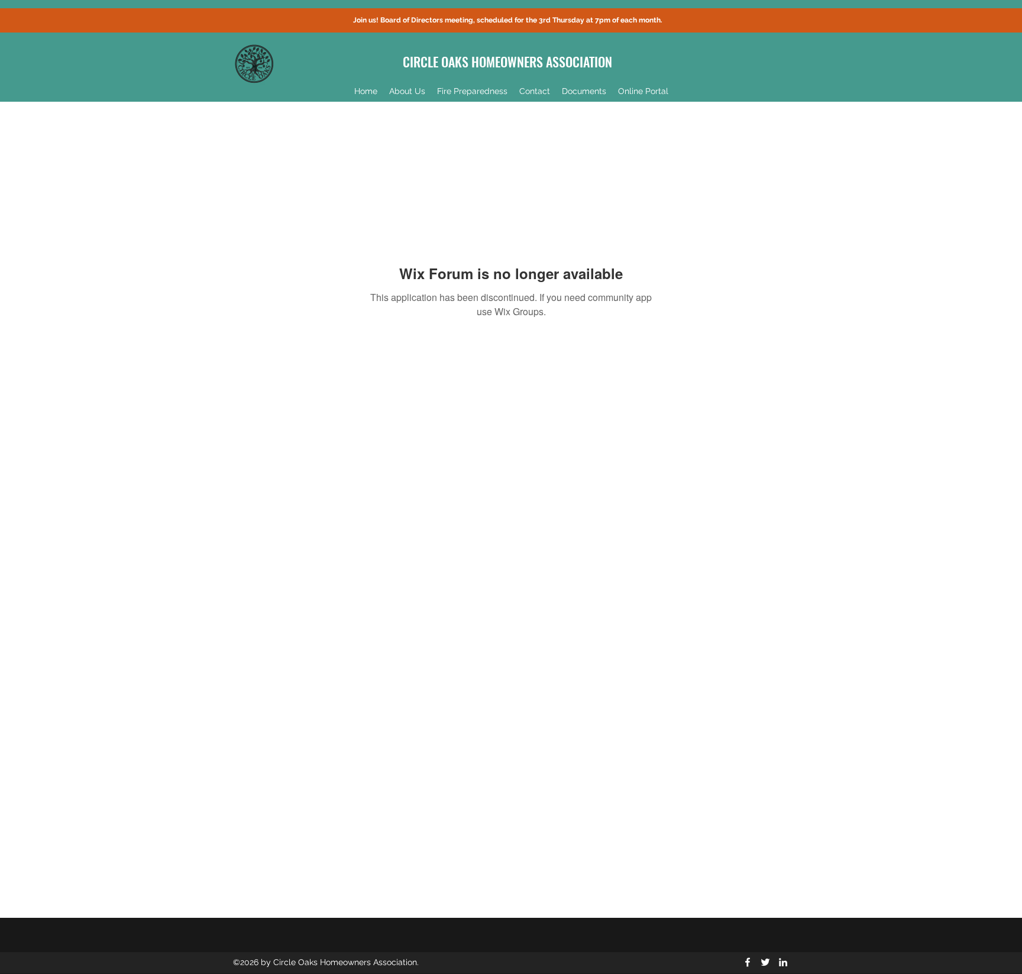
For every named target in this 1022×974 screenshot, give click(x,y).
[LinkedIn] (783, 962)
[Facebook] (747, 962)
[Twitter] (765, 962)
